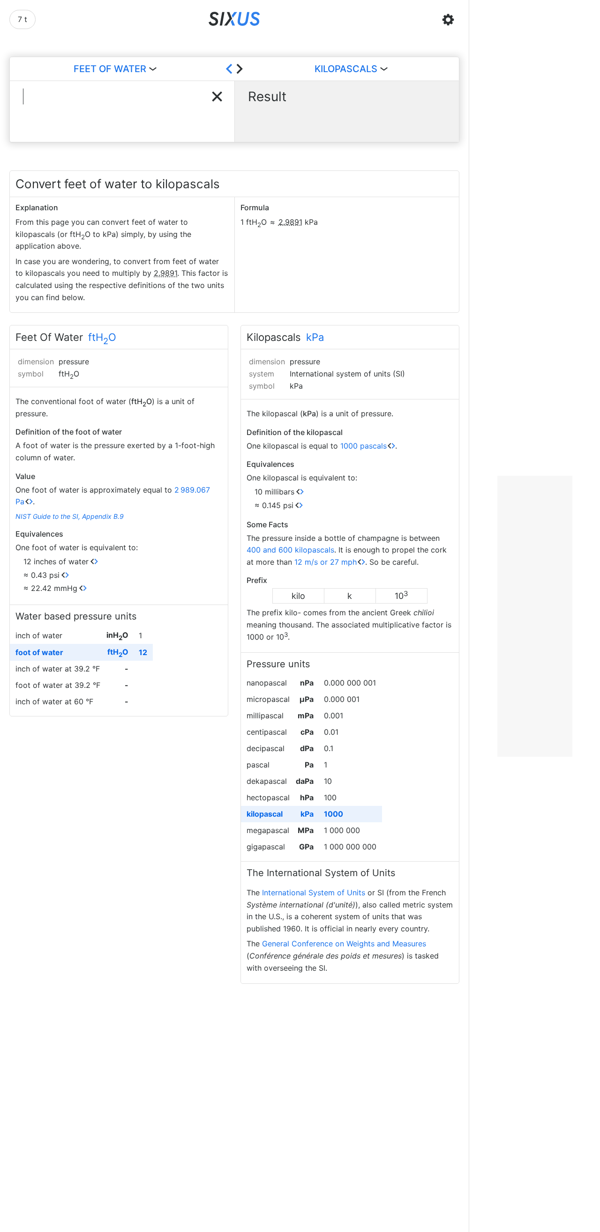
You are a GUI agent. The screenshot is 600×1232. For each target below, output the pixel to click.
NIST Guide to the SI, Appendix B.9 (69, 516)
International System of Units (313, 892)
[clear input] (217, 96)
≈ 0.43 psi (41, 575)
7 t (22, 19)
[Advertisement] (534, 616)
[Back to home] (234, 20)
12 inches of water (56, 561)
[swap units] (234, 69)
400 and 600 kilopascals (290, 549)
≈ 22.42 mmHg (50, 588)
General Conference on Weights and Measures (344, 943)
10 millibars (274, 491)
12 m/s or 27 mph (325, 562)
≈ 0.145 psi (274, 505)
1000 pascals (363, 445)
